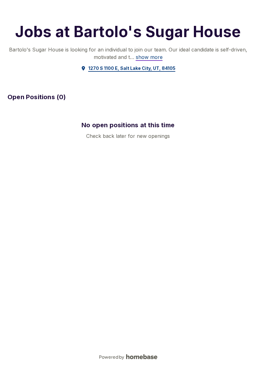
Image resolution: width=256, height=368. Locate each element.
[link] (149, 57)
